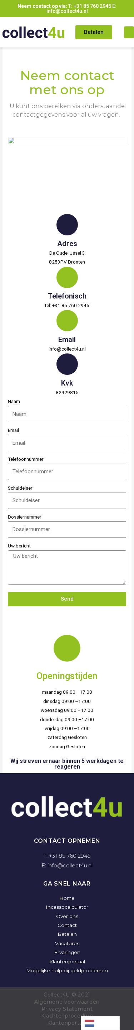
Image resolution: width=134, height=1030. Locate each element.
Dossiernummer (24, 517)
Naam (14, 401)
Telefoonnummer (26, 459)
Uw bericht (19, 546)
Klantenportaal (67, 1023)
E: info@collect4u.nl (81, 8)
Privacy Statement (67, 1009)
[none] (100, 1023)
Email (13, 430)
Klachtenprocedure (67, 1016)
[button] (93, 32)
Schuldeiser (20, 488)
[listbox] (100, 1023)
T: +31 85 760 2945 (89, 6)
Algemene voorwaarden (67, 1002)
